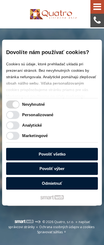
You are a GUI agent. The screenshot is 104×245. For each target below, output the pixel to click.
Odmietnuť (52, 183)
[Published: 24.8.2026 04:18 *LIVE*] (37, 222)
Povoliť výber (52, 168)
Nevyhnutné (33, 104)
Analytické (32, 125)
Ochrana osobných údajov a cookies (66, 227)
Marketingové (35, 135)
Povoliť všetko (52, 154)
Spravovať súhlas (50, 232)
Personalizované (38, 114)
